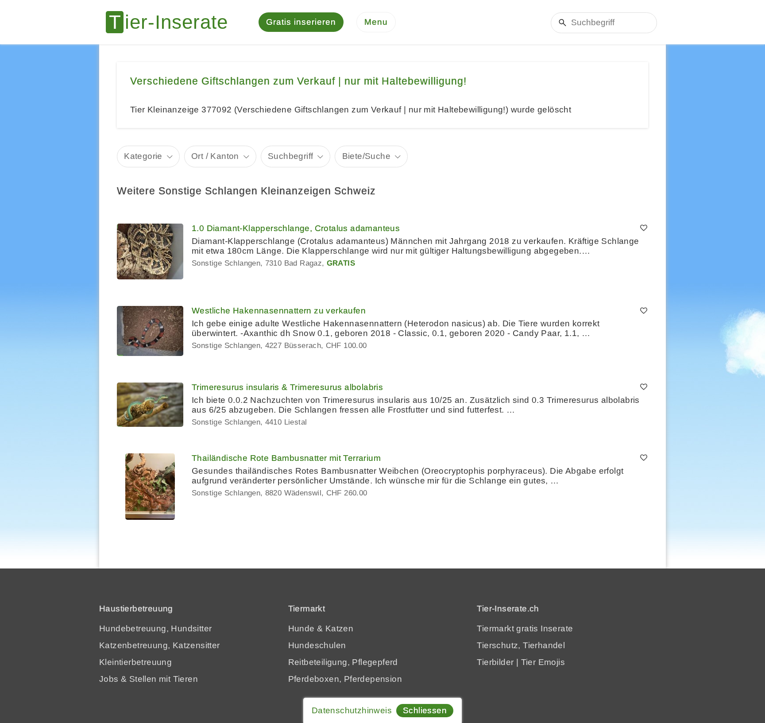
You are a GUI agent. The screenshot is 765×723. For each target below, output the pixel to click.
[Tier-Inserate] (172, 22)
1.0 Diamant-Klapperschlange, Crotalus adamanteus (296, 228)
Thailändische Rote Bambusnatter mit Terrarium (286, 458)
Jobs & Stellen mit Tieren (148, 679)
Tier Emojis (543, 662)
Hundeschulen (317, 645)
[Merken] (643, 228)
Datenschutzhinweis (352, 710)
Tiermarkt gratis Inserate (525, 628)
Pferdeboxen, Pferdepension (345, 679)
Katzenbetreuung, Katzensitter (159, 645)
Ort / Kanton (215, 156)
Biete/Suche (366, 156)
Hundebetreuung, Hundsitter (155, 628)
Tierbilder (495, 662)
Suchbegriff (290, 156)
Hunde (301, 628)
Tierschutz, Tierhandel (521, 645)
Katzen (339, 628)
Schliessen (425, 710)
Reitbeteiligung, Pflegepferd (343, 662)
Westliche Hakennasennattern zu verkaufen (279, 310)
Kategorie (143, 156)
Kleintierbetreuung (135, 662)
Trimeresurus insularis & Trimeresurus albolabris (287, 387)
